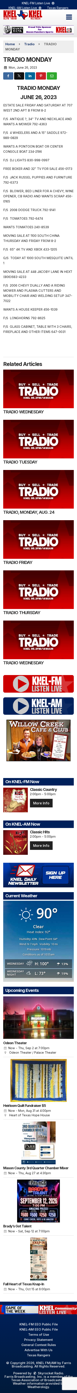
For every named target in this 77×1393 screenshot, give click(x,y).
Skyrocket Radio (50, 1373)
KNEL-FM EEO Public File (38, 1324)
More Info (41, 803)
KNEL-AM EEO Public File (38, 1329)
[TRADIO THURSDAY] (38, 589)
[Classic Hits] (15, 842)
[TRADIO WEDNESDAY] (38, 389)
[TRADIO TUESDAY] (38, 439)
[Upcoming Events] (38, 1017)
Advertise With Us (38, 1350)
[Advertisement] (38, 29)
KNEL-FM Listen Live (36, 3)
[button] (69, 17)
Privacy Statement (38, 1340)
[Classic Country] (15, 800)
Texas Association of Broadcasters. (38, 1380)
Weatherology (38, 1387)
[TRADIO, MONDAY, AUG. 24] (38, 489)
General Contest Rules (38, 1345)
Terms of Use (38, 1335)
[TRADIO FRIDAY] (38, 539)
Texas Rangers (57, 8)
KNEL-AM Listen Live (23, 8)
